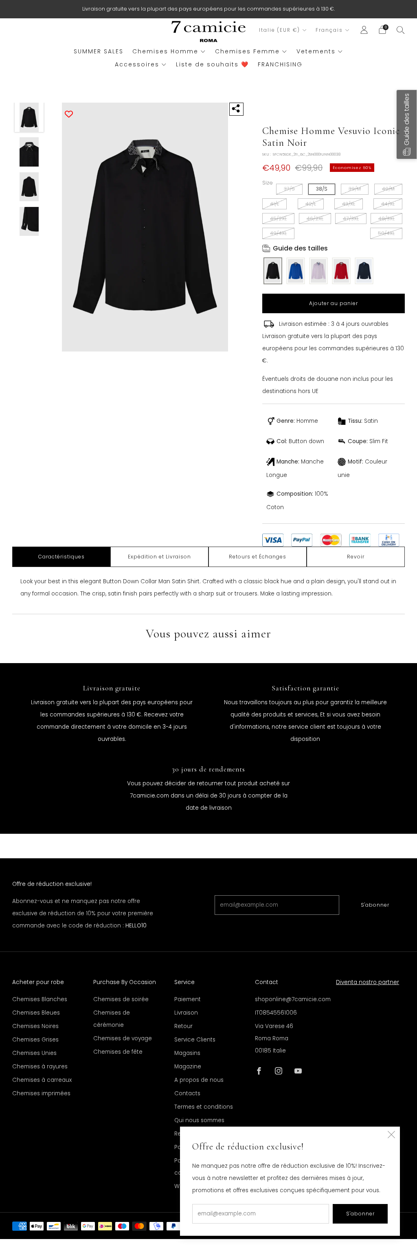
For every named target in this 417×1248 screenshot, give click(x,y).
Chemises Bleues (36, 1013)
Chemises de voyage (122, 1038)
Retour (183, 1026)
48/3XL (386, 218)
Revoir (355, 556)
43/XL (348, 203)
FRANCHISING (280, 64)
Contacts (187, 1093)
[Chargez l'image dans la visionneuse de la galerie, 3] (29, 187)
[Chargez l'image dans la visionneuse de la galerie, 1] (29, 117)
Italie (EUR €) (279, 30)
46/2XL (315, 218)
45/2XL (278, 218)
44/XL (388, 203)
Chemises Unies (34, 1053)
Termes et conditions (203, 1107)
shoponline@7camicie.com (293, 999)
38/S (321, 188)
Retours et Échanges (257, 556)
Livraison (186, 1013)
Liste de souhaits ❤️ (212, 64)
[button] (406, 124)
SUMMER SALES (98, 51)
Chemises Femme (247, 51)
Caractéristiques (61, 556)
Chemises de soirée (121, 999)
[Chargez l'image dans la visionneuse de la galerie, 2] (29, 152)
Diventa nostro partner (367, 982)
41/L (274, 203)
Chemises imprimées (41, 1093)
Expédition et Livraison (159, 556)
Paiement (187, 999)
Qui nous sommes (199, 1120)
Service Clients (194, 1040)
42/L (310, 203)
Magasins (187, 1053)
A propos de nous (199, 1080)
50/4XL (386, 233)
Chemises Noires (35, 1026)
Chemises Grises (35, 1040)
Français (329, 30)
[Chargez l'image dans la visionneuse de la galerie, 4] (29, 221)
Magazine (187, 1066)
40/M (388, 188)
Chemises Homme (165, 51)
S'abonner (375, 904)
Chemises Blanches (39, 999)
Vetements (316, 51)
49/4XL (278, 233)
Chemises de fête (118, 1052)
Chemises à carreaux (42, 1080)
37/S (289, 188)
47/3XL (351, 218)
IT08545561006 (276, 1013)
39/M (355, 188)
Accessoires (137, 64)
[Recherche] (401, 30)
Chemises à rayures (40, 1066)
